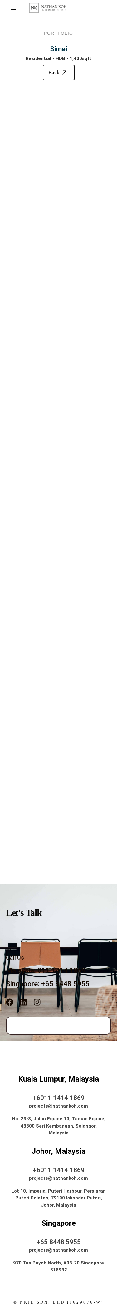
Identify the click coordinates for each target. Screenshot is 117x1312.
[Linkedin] (23, 1002)
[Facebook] (9, 1002)
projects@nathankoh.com (58, 1106)
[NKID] (47, 8)
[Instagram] (37, 1002)
